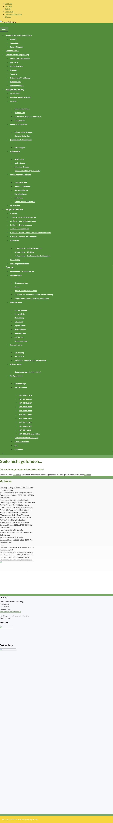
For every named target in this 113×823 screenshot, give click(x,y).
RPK (16, 445)
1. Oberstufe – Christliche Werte (28, 248)
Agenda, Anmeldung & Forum (19, 35)
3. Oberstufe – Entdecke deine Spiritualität (32, 256)
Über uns (10, 267)
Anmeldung (14, 43)
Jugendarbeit (20, 325)
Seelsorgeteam (21, 310)
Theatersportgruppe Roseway (27, 171)
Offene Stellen (16, 364)
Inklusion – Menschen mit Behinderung (30, 360)
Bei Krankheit (15, 82)
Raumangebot (16, 275)
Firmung (13, 70)
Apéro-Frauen (20, 163)
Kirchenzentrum (21, 283)
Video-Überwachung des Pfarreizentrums (32, 298)
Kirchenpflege (20, 383)
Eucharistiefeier (16, 66)
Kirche (17, 287)
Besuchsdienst (21, 194)
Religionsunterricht (14, 209)
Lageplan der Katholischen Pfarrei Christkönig (34, 294)
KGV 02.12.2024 (25, 407)
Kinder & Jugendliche (18, 124)
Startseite (8, 4)
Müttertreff (20, 113)
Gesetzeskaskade (22, 441)
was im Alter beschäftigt (25, 202)
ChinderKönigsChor (23, 136)
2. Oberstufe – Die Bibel (24, 252)
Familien (13, 101)
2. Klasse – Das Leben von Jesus (23, 221)
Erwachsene (15, 151)
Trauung (13, 74)
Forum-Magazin (16, 47)
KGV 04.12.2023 (25, 414)
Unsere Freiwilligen (22, 186)
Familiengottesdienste (19, 263)
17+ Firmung (15, 260)
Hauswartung (20, 333)
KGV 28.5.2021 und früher (29, 434)
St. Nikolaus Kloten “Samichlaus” (28, 116)
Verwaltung (19, 318)
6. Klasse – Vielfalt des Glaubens (23, 236)
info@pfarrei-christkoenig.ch (10, 612)
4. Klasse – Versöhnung (19, 229)
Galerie (7, 9)
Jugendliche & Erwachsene (21, 140)
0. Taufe (13, 213)
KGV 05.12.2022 (25, 422)
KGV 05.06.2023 (25, 418)
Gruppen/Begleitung (15, 89)
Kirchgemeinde (16, 376)
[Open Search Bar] (1, 25)
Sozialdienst (15, 93)
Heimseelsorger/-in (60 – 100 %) (28, 372)
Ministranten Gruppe (23, 132)
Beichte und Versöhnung (20, 78)
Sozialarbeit (20, 314)
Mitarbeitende (16, 302)
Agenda (13, 39)
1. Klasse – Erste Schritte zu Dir (23, 217)
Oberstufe (14, 240)
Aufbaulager (20, 147)
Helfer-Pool (19, 159)
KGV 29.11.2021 (25, 430)
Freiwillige (19, 198)
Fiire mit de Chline (22, 109)
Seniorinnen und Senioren (20, 174)
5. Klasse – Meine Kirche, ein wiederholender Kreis (30, 233)
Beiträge (8, 6)
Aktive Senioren (21, 190)
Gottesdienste (12, 51)
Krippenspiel (20, 120)
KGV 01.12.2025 (25, 399)
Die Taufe (14, 62)
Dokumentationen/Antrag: (26, 291)
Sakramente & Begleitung (17, 54)
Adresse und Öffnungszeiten (22, 271)
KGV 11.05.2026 (25, 395)
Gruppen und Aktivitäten (20, 97)
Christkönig (19, 352)
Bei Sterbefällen (17, 85)
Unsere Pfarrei (16, 345)
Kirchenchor (15, 205)
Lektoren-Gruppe (22, 167)
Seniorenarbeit (21, 182)
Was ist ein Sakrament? (20, 58)
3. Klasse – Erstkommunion (21, 225)
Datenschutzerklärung (13, 14)
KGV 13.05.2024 (25, 411)
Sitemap (8, 17)
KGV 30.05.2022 (25, 426)
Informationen (21, 387)
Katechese (19, 322)
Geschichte (19, 356)
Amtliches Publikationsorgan (26, 438)
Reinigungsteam (21, 341)
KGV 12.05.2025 (25, 403)
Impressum (9, 12)
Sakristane (19, 337)
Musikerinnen (20, 329)
